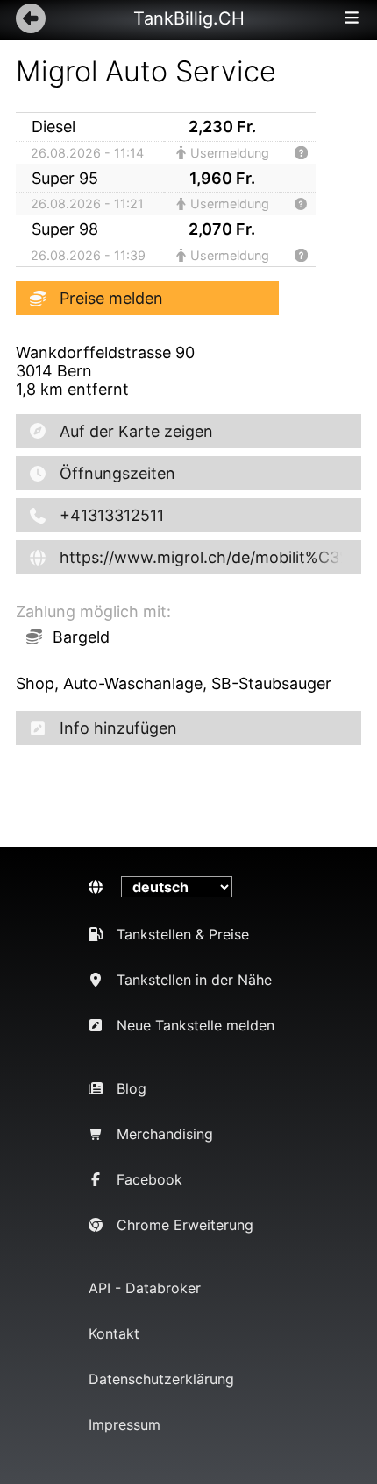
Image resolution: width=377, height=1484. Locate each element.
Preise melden (111, 298)
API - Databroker (145, 1288)
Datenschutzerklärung (161, 1379)
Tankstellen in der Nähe (194, 979)
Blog (131, 1088)
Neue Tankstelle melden (195, 1025)
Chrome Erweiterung (185, 1225)
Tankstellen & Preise (183, 934)
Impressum (124, 1424)
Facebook (149, 1179)
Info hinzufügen (118, 728)
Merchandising (165, 1134)
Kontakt (114, 1333)
